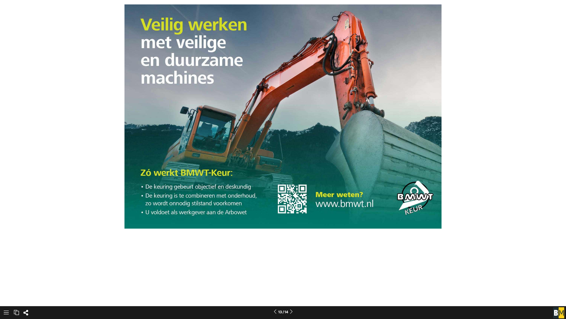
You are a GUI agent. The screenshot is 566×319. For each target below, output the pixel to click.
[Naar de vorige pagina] (275, 312)
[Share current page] (25, 314)
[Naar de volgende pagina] (291, 312)
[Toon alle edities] (16, 313)
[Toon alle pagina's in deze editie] (6, 313)
